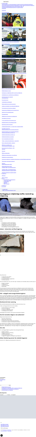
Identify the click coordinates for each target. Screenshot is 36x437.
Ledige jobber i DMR (7, 180)
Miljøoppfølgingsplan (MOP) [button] (7, 164)
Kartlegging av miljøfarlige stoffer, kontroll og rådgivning (12, 388)
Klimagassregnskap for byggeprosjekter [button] (9, 170)
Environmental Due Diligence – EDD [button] (8, 146)
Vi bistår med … (5, 189)
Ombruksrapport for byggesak (7, 390)
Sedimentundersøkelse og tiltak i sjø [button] (8, 132)
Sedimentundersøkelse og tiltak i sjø (17, 5)
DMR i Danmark (6, 183)
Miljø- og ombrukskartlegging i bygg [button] (8, 74)
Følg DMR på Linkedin (4, 424)
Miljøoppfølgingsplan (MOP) (12, 6)
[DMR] (1, 1)
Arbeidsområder (5, 3)
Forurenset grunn (22, 4)
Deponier (5, 6)
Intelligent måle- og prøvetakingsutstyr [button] (9, 167)
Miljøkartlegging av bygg (6, 387)
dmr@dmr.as (4, 185)
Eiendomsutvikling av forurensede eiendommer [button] (10, 129)
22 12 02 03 (4, 186)
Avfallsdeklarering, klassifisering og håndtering (10, 389)
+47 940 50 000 (2, 379)
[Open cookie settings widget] (1, 435)
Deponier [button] (3, 149)
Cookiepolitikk (6, 181)
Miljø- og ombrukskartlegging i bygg (12, 4)
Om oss (3, 178)
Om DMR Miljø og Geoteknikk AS (9, 179)
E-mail (1, 380)
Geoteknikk (4, 4)
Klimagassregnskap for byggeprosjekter (16, 7)
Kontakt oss (4, 173)
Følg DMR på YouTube (5, 425)
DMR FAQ (5, 182)
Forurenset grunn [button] (5, 98)
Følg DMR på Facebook (5, 426)
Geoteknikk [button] (4, 8)
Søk (9, 385)
